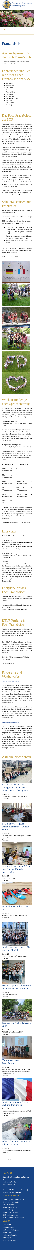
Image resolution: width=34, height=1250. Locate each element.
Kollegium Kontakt (10, 1235)
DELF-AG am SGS (8, 663)
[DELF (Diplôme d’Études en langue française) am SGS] (13, 972)
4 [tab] (10, 30)
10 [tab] (24, 30)
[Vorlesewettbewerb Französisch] (17, 1047)
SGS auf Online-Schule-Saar (13, 1218)
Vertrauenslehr (8, 1207)
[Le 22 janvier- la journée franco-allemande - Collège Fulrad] (17, 812)
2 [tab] (5, 30)
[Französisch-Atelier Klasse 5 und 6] (17, 1010)
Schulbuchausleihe (9, 1240)
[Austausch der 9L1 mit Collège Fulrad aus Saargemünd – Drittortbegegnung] (17, 771)
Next (31, 21)
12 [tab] (29, 30)
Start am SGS (8, 1225)
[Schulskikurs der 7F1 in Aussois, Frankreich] (17, 1128)
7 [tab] (17, 30)
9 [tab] (22, 30)
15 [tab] (18, 32)
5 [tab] (12, 30)
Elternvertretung (9, 1227)
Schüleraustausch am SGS (10, 257)
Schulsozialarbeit (9, 1205)
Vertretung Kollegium (11, 1230)
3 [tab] (7, 30)
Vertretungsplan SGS (10, 1212)
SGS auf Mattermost (10, 1215)
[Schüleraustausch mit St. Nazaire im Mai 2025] (15, 933)
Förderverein (7, 1232)
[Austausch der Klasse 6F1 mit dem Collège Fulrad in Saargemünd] (17, 853)
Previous (2, 21)
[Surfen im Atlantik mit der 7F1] (17, 893)
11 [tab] (27, 30)
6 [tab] (14, 30)
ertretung (7, 1200)
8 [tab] (19, 30)
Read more (5, 801)
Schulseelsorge (8, 1210)
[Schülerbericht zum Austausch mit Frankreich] (17, 1089)
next (9, 1159)
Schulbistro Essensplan (11, 1202)
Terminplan (7, 1238)
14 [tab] (16, 32)
